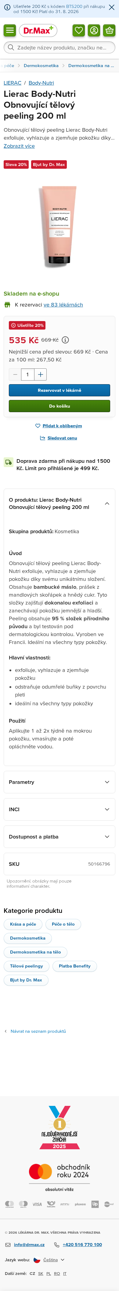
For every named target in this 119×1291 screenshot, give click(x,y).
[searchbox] (59, 47)
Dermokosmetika (27, 937)
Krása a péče (23, 924)
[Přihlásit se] (94, 30)
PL (48, 1273)
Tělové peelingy (26, 965)
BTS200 (74, 6)
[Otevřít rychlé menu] (10, 30)
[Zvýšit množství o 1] (40, 374)
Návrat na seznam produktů (38, 1031)
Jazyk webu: (17, 1259)
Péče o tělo (63, 924)
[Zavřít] (111, 8)
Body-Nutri (41, 83)
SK (40, 1273)
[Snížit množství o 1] (15, 374)
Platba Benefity (75, 965)
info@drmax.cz (29, 1244)
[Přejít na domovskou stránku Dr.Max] (38, 30)
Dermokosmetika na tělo (35, 951)
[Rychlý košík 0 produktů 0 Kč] (109, 30)
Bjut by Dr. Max (26, 979)
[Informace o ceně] (65, 340)
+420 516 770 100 (82, 1244)
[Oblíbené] (79, 30)
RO (57, 1273)
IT (65, 1273)
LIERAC (12, 83)
